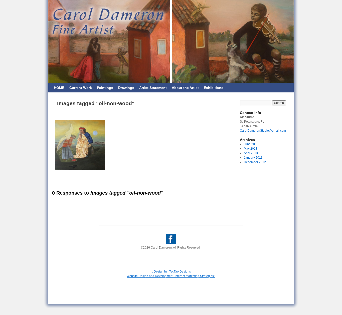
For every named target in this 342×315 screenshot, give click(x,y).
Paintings (105, 88)
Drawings (126, 88)
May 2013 (250, 148)
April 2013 (251, 153)
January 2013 (253, 157)
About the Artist (185, 88)
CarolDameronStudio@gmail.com (263, 130)
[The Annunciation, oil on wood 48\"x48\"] (80, 145)
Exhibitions (213, 88)
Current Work (80, 88)
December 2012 (255, 162)
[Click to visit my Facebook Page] (171, 243)
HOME (59, 88)
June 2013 (251, 144)
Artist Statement (153, 88)
